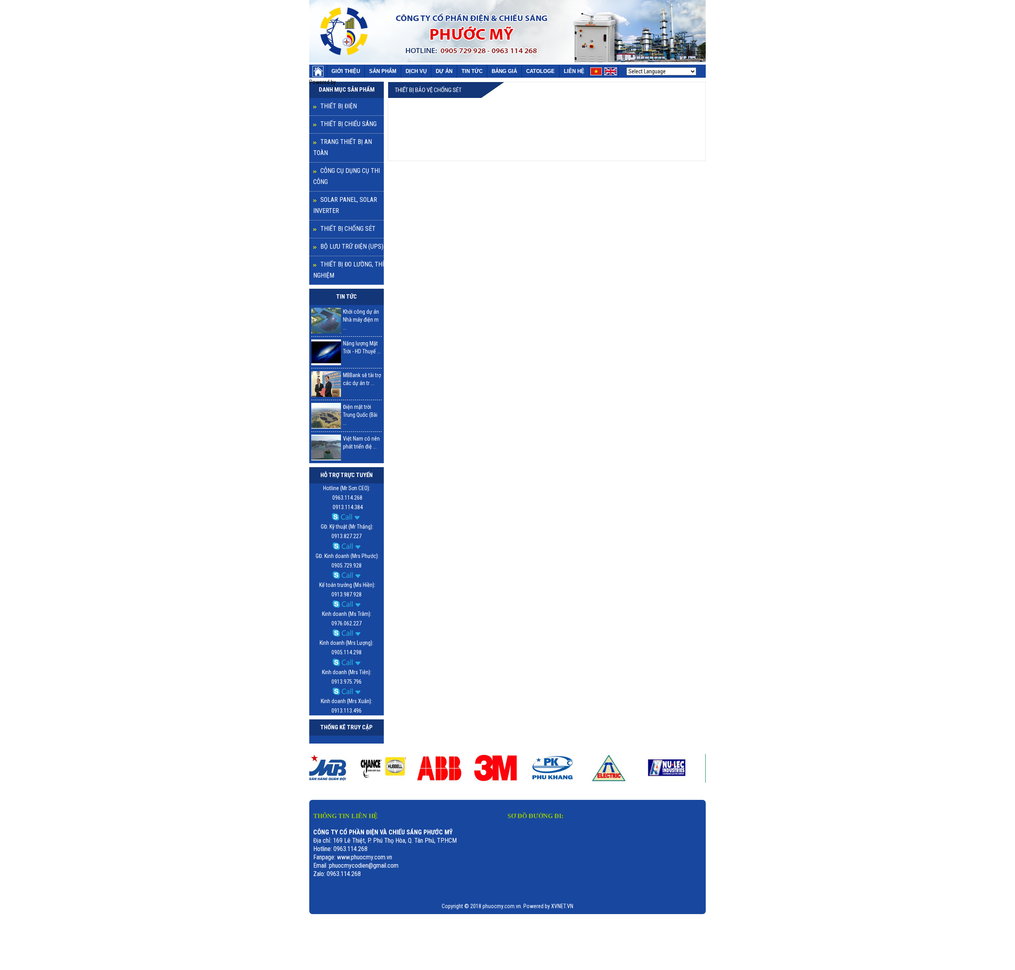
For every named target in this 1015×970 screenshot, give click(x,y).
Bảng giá (504, 71)
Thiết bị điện (338, 106)
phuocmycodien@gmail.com (363, 865)
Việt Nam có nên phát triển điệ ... (361, 442)
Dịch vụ (416, 71)
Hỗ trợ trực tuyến (346, 475)
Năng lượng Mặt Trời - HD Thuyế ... (362, 347)
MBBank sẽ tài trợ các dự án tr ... (362, 379)
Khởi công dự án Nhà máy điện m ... (361, 320)
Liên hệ (574, 71)
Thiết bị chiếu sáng (348, 124)
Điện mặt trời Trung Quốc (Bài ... (360, 415)
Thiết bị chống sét (347, 228)
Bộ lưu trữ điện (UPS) (351, 246)
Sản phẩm (382, 71)
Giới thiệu (345, 71)
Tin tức (472, 71)
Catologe (540, 71)
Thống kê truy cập (346, 727)
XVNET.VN (562, 906)
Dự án (444, 71)
